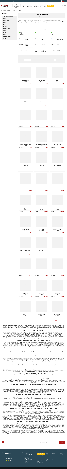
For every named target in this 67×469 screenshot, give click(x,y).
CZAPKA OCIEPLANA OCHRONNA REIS (25, 144)
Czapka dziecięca (57, 250)
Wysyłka (38, 461)
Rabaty (53, 458)
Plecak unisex (41, 165)
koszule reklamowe (57, 369)
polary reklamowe (33, 387)
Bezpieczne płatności (39, 460)
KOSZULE (4, 22)
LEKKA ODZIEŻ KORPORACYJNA (8, 16)
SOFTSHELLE (5, 30)
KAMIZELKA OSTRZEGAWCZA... (41, 208)
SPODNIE (4, 38)
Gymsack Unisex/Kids (57, 186)
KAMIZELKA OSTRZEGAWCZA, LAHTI (57, 229)
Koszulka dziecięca (57, 314)
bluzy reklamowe (24, 387)
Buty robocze (62, 458)
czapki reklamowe (31, 326)
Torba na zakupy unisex (25, 80)
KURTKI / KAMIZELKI (6, 28)
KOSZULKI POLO (6, 20)
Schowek (53, 459)
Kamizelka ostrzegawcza (41, 314)
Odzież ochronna (62, 453)
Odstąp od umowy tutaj (41, 454)
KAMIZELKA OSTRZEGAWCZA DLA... (57, 208)
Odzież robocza (62, 454)
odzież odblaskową (17, 348)
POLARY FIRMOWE (6, 26)
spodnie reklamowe (50, 325)
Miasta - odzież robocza (40, 462)
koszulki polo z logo (27, 378)
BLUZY (4, 24)
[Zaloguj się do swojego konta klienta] (62, 6)
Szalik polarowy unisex (57, 101)
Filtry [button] (20, 55)
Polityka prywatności (40, 455)
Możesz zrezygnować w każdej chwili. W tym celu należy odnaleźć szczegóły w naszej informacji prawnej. (50, 445)
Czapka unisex (25, 165)
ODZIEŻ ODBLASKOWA (7, 36)
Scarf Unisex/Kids (41, 101)
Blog (46, 460)
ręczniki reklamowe (19, 326)
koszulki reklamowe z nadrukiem (53, 381)
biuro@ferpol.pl (7, 456)
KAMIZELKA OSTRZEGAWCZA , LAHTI (25, 250)
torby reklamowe (40, 326)
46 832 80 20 (8, 453)
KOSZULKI (5, 18)
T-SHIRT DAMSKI (25, 314)
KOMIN (57, 80)
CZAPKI (4, 32)
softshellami (44, 346)
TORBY (4, 34)
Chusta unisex (41, 229)
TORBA (25, 101)
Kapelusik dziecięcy (25, 229)
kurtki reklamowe (24, 345)
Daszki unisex (41, 293)
